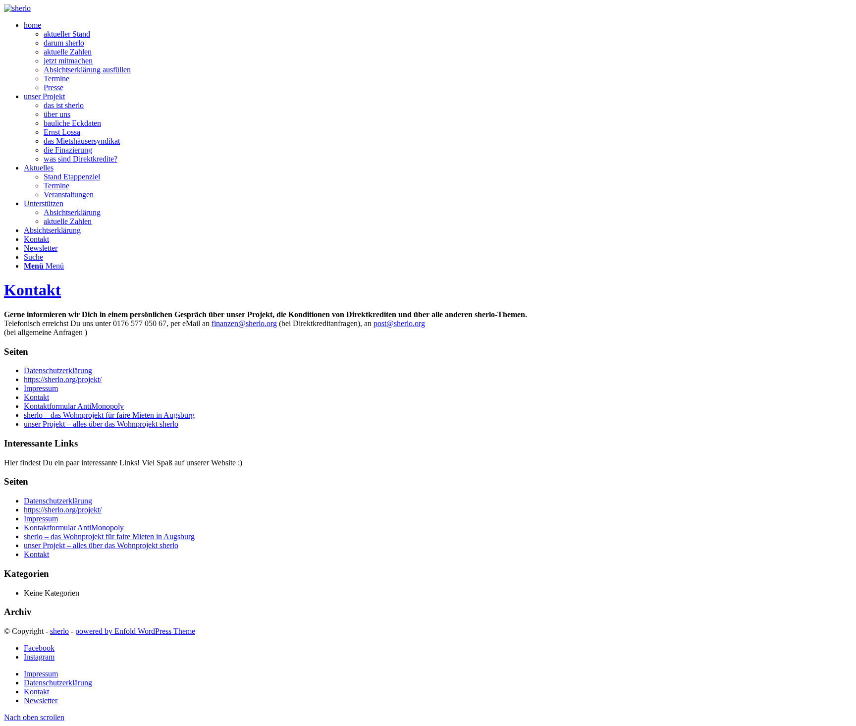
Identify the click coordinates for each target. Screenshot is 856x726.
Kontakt (32, 290)
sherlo (59, 631)
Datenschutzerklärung (58, 370)
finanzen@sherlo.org (244, 323)
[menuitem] (438, 56)
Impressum (41, 388)
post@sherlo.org (399, 323)
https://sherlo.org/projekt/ (63, 379)
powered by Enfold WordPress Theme (135, 631)
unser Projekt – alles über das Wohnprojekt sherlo (101, 424)
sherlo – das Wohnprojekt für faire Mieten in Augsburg (109, 415)
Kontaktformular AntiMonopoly (74, 406)
